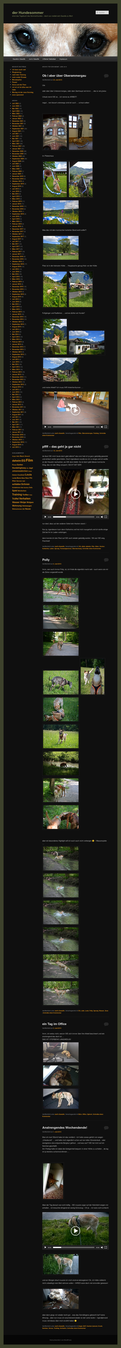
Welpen (30, 502)
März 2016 (15, 279)
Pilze (14, 481)
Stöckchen (22, 490)
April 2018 (15, 219)
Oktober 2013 (17, 352)
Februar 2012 (17, 402)
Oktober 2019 (17, 181)
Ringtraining (16, 72)
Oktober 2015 (17, 291)
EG (79, 1011)
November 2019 (17, 179)
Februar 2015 (17, 312)
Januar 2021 (16, 148)
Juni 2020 (15, 166)
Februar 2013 (17, 372)
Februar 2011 (17, 429)
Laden (52, 548)
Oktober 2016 (17, 261)
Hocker (102, 546)
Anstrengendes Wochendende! (64, 1127)
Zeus (106, 1011)
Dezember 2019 (17, 176)
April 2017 (15, 246)
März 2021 (15, 143)
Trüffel (15, 498)
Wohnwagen (27, 506)
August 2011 (16, 414)
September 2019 (18, 184)
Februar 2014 (17, 342)
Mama (19, 478)
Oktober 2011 (17, 409)
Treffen (25, 494)
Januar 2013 (16, 374)
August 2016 (16, 266)
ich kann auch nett (19, 69)
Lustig (14, 478)
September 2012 (18, 384)
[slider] (73, 426)
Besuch (27, 456)
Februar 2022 (17, 116)
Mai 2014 (15, 334)
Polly (46, 559)
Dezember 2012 (17, 377)
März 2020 (15, 169)
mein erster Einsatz (19, 77)
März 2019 (15, 199)
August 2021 (16, 131)
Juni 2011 (15, 419)
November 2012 (17, 379)
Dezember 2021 (17, 121)
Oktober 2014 (17, 321)
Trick (30, 495)
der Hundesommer (28, 12)
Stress (51, 1328)
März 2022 (15, 113)
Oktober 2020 (17, 156)
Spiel (14, 490)
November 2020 (17, 153)
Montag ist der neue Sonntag (22, 92)
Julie (82, 1011)
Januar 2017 (16, 254)
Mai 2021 (15, 138)
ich (27, 468)
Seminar (45, 1328)
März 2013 (15, 369)
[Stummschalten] (102, 427)
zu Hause (26, 508)
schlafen (16, 484)
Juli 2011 (15, 417)
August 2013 (16, 357)
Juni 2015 (15, 301)
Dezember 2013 (17, 347)
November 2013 (17, 349)
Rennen (19, 481)
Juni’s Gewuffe (34, 59)
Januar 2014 (16, 344)
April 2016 (15, 276)
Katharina (45, 548)
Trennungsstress (65, 548)
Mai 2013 (15, 364)
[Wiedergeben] (45, 427)
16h (79, 546)
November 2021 (17, 123)
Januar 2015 (16, 314)
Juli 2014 (15, 329)
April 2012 (15, 397)
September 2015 (18, 294)
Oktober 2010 (17, 439)
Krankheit (21, 475)
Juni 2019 (15, 191)
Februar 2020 (17, 171)
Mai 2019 (15, 194)
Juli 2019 (15, 189)
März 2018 (15, 221)
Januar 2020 (16, 174)
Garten (20, 464)
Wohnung (17, 505)
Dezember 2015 (17, 286)
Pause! (14, 82)
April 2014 (15, 337)
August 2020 (16, 161)
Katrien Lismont (92, 1326)
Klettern (14, 475)
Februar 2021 (17, 146)
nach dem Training (19, 75)
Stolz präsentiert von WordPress (60, 1340)
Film (79, 433)
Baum (22, 456)
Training (96, 433)
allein (83, 546)
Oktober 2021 (17, 126)
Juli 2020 (15, 163)
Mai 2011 (15, 422)
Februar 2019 (17, 201)
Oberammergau (87, 433)
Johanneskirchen (20, 471)
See (22, 488)
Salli (23, 481)
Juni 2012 (15, 392)
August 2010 (16, 444)
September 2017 (18, 236)
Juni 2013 (15, 362)
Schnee (25, 484)
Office (84, 1114)
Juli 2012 (15, 389)
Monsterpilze (17, 79)
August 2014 (16, 326)
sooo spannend (18, 95)
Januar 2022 (16, 118)
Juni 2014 (15, 332)
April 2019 (15, 196)
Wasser (101, 1011)
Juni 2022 (15, 106)
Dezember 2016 (17, 256)
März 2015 (15, 309)
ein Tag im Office (54, 1024)
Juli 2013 (15, 359)
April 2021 (15, 141)
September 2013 (18, 354)
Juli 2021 (15, 133)
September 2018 (18, 214)
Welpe (23, 502)
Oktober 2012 (17, 382)
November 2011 (17, 407)
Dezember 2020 (17, 151)
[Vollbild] (106, 427)
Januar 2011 (16, 432)
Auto (17, 456)
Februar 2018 (17, 224)
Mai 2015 (15, 304)
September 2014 (18, 324)
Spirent (89, 1114)
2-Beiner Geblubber (49, 59)
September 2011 (18, 412)
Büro (80, 1114)
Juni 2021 (15, 136)
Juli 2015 (15, 299)
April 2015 (15, 306)
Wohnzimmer (17, 509)
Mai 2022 (15, 108)
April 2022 (15, 111)
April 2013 (15, 367)
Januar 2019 (16, 204)
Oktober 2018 (17, 211)
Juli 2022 (15, 103)
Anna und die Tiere (19, 84)
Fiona (14, 465)
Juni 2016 (15, 271)
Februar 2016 (17, 281)
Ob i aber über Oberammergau (64, 75)
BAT (84, 1326)
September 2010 (18, 442)
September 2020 (18, 158)
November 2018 (17, 209)
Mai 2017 (15, 244)
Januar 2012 (16, 404)
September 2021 (18, 128)
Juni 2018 (15, 216)
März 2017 (15, 249)
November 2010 (17, 437)
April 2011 (15, 424)
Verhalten (63, 1328)
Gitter (97, 546)
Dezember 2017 (17, 229)
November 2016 (17, 259)
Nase (27, 478)
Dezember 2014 (17, 317)
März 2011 (15, 427)
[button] (75, 410)
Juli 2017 (15, 241)
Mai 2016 (15, 274)
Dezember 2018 (17, 206)
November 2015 (17, 289)
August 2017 (16, 239)
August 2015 (16, 296)
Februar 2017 (17, 251)
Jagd (31, 468)
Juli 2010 (15, 447)
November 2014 (17, 319)
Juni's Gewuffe (60, 433)
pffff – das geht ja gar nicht (61, 446)
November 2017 (17, 231)
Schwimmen (16, 487)
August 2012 (16, 387)
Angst (80, 1326)
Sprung (56, 548)
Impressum (63, 59)
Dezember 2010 (17, 434)
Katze (30, 471)
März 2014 (15, 339)
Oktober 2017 (17, 234)
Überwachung (77, 548)
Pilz (30, 478)
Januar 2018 (16, 226)
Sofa (30, 487)
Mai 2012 (15, 394)
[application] (75, 410)
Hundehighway (19, 467)
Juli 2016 (15, 269)
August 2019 (16, 186)
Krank (100, 1326)
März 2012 (15, 399)
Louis (87, 1011)
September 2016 (18, 264)
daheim (88, 546)
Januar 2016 (16, 284)
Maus (23, 478)
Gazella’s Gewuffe (19, 59)
